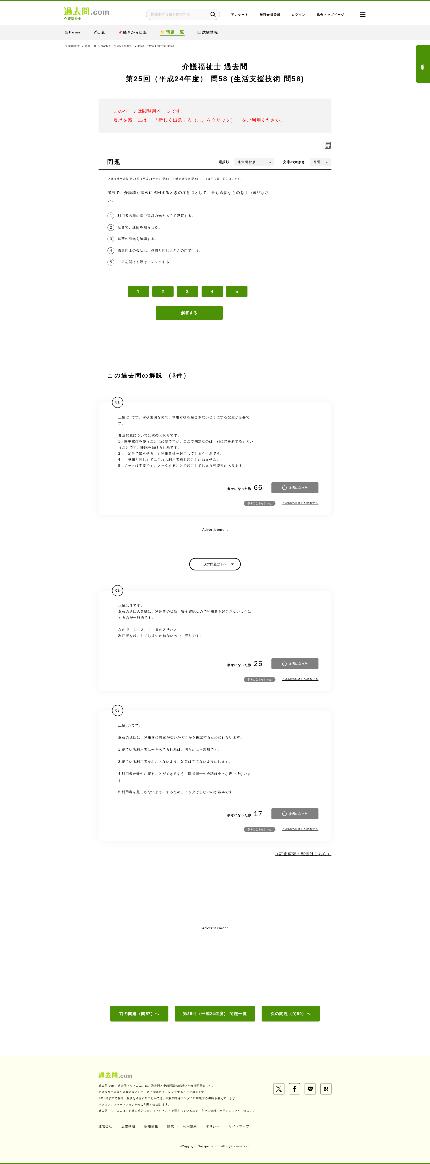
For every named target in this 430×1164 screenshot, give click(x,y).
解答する (189, 313)
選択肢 (224, 162)
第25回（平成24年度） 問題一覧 (215, 1013)
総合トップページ (330, 14)
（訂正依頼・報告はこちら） (224, 178)
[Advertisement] (215, 965)
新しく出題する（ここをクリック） (196, 120)
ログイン (298, 14)
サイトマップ (239, 1126)
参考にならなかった (259, 503)
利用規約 (190, 1126)
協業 (170, 1126)
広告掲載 (128, 1126)
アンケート (240, 14)
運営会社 (105, 1126)
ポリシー (213, 1126)
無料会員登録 (270, 14)
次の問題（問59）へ (291, 1013)
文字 (294, 162)
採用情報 (151, 1126)
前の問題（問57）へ (139, 1013)
